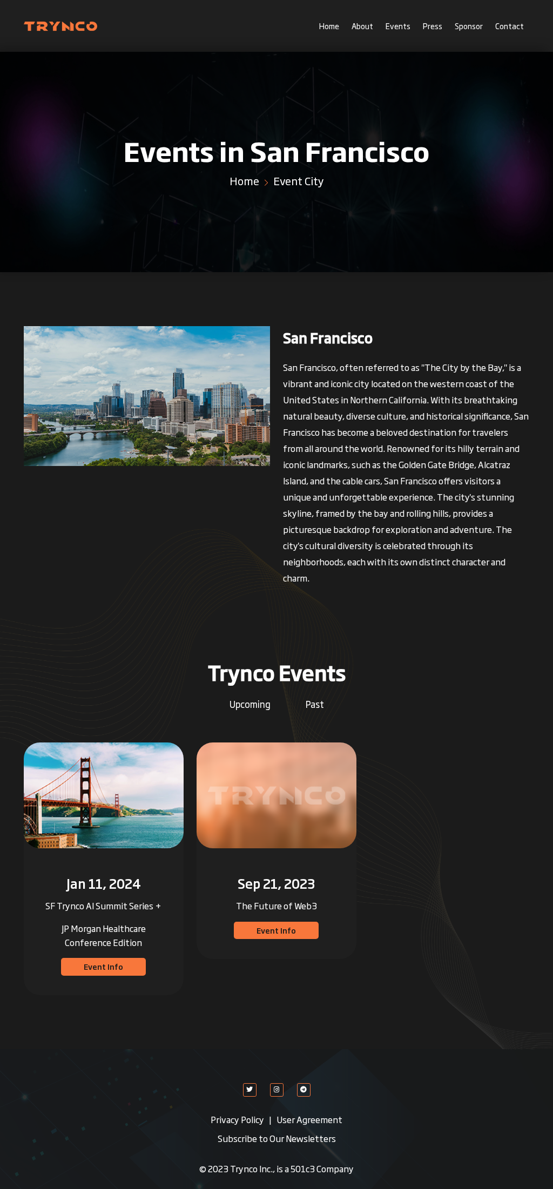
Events (398, 25)
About (362, 25)
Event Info (103, 966)
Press (432, 25)
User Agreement (309, 1119)
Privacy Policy (238, 1119)
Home (329, 25)
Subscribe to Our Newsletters (277, 1138)
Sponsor (469, 25)
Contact (509, 25)
